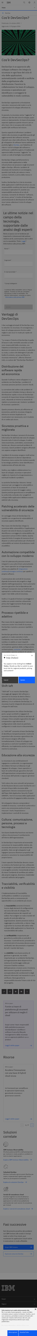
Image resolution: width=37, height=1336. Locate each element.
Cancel (6, 680)
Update (22, 680)
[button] (35, 1309)
